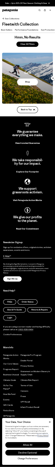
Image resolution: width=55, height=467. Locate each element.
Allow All (27, 444)
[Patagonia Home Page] (10, 10)
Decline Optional (27, 452)
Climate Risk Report (30, 380)
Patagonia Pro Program (31, 355)
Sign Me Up (12, 279)
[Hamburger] (50, 10)
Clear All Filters (27, 44)
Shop (27, 78)
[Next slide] (53, 78)
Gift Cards (8, 405)
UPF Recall (25, 401)
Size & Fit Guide (14, 309)
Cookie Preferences (12, 334)
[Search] (39, 10)
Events (6, 399)
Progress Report (11, 369)
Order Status (28, 302)
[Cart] (45, 10)
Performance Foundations (26, 30)
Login (9, 317)
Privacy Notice (27, 366)
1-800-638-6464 (25, 329)
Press (23, 396)
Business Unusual (11, 374)
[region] (27, 441)
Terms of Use (27, 385)
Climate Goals (9, 380)
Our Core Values (10, 363)
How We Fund (9, 394)
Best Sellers (6, 30)
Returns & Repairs (39, 309)
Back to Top (26, 109)
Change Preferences (28, 459)
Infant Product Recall (30, 407)
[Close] (50, 422)
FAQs (9, 302)
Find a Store (8, 410)
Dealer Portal (26, 360)
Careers (24, 390)
